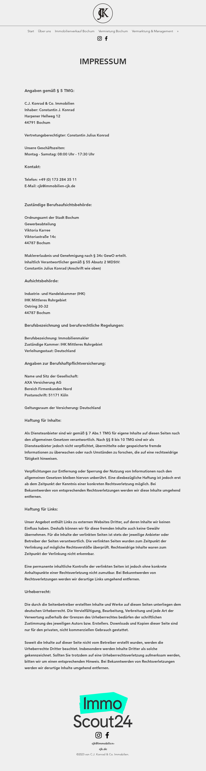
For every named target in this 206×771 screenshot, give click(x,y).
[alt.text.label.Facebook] (106, 38)
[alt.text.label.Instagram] (100, 38)
